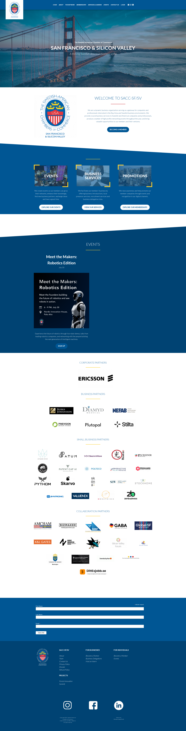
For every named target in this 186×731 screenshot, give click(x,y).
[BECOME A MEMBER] (118, 132)
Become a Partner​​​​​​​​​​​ (92, 656)
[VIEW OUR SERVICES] (93, 209)
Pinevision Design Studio (119, 719)
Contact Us (63, 661)
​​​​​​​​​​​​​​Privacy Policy (64, 664)
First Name (39, 606)
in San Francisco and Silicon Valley (67, 720)
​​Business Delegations (94, 659)
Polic (67, 670)
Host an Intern (91, 661)
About (61, 656)
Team (61, 659)
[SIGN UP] (62, 348)
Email (38, 623)
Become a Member (121, 656)
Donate (62, 667)
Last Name (39, 614)
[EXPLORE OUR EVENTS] (51, 209)
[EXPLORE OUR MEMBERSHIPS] (135, 209)
